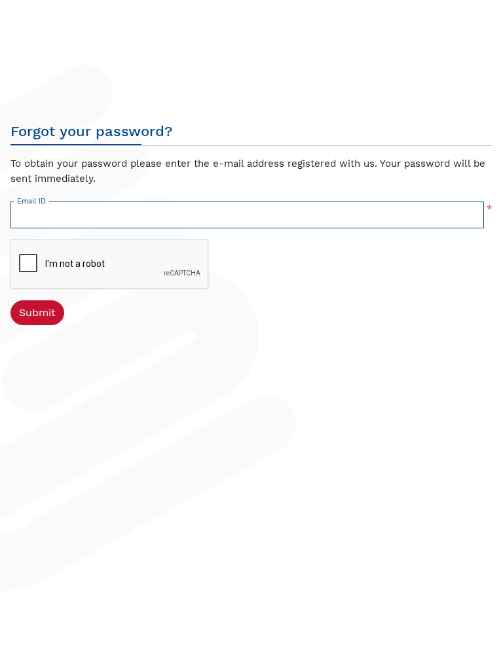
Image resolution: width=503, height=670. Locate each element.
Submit (37, 312)
